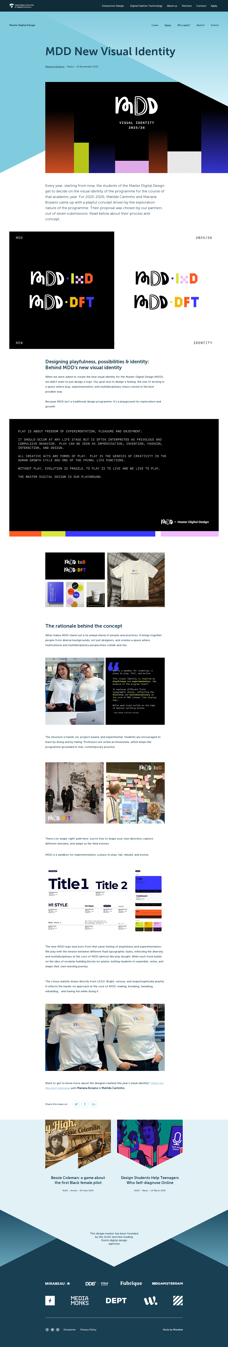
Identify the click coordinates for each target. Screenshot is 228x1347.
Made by (173, 1329)
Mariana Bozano (54, 66)
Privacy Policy (88, 1329)
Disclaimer (69, 1329)
